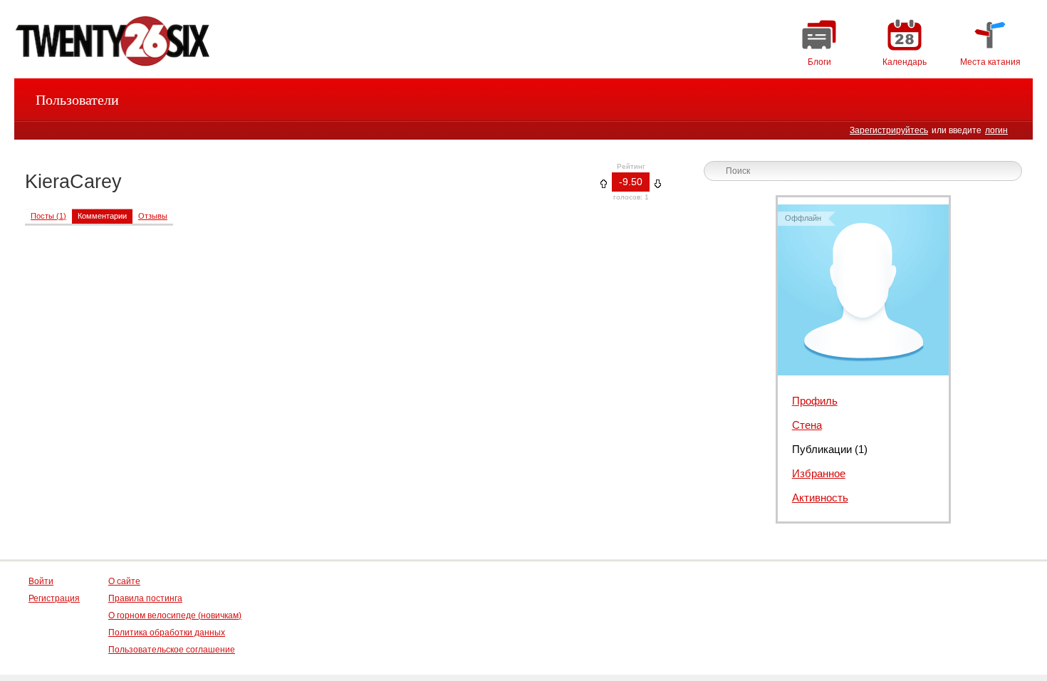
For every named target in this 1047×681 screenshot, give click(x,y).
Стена (807, 425)
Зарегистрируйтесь (889, 130)
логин (996, 130)
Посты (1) (48, 216)
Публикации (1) (830, 449)
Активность (820, 498)
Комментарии (102, 216)
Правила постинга (145, 598)
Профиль (815, 401)
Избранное (818, 473)
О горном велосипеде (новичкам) (174, 615)
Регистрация (54, 598)
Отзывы (152, 216)
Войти (40, 581)
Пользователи (77, 99)
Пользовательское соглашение (171, 650)
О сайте (124, 581)
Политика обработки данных (166, 633)
